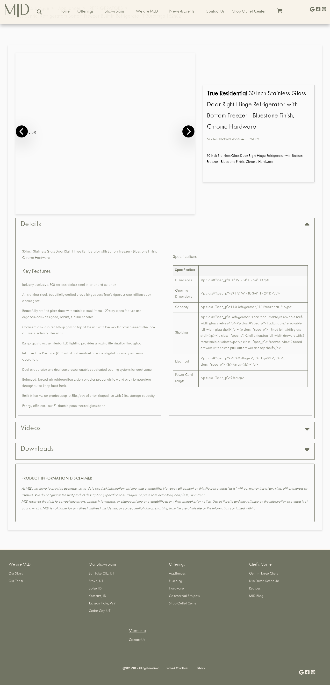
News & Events (181, 11)
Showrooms (114, 11)
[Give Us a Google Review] (312, 10)
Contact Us (215, 11)
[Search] (39, 11)
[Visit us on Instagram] (324, 10)
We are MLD (147, 11)
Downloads (37, 449)
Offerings (85, 11)
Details (31, 225)
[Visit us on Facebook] (318, 10)
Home (64, 11)
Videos (31, 429)
